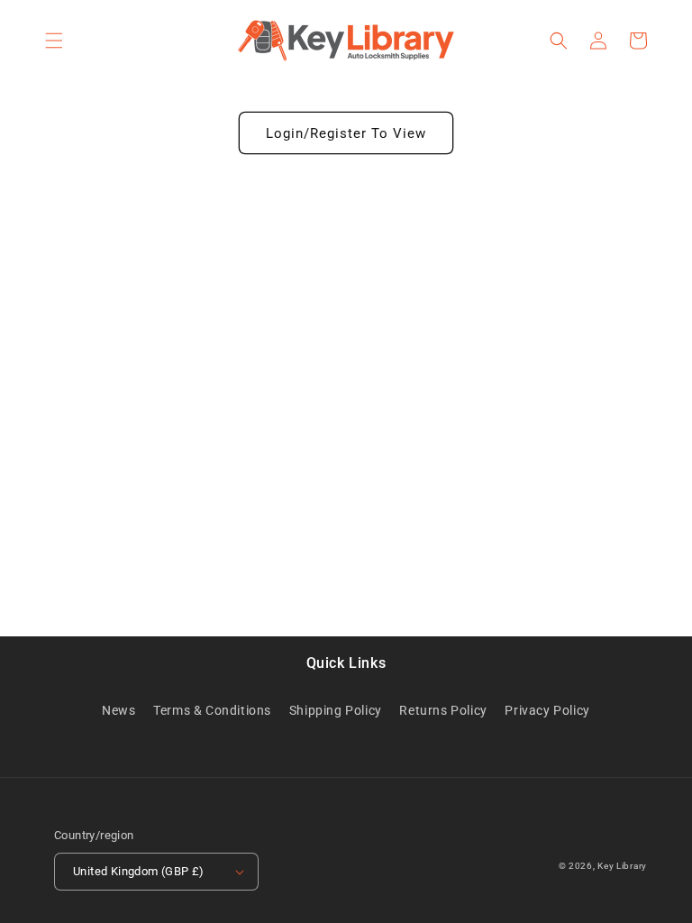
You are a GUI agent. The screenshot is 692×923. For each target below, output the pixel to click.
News (118, 710)
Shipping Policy (335, 710)
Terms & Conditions (212, 710)
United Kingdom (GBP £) (139, 871)
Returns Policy (443, 710)
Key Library (622, 866)
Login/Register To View (346, 133)
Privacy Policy (547, 710)
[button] (54, 40)
